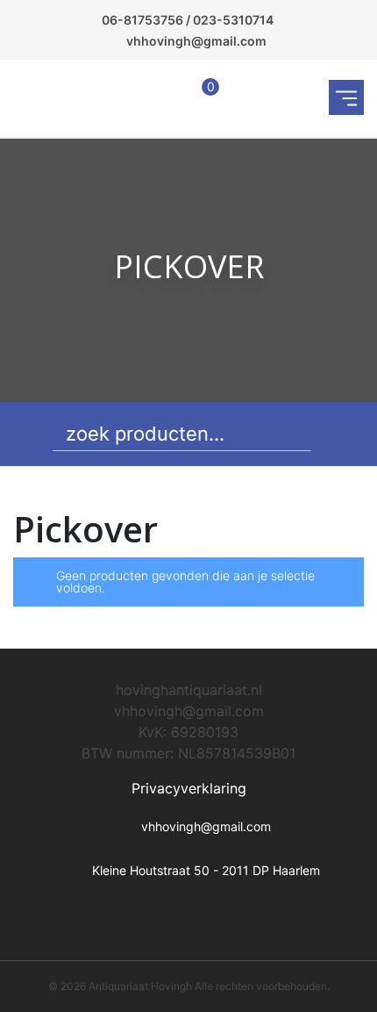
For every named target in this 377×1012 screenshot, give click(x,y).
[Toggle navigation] (346, 97)
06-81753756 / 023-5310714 (188, 19)
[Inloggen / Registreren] (164, 98)
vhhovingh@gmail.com (196, 40)
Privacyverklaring (189, 788)
